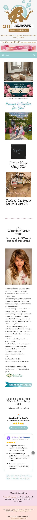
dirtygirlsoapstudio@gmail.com (22, 511)
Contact (21, 37)
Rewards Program (9, 497)
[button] (6, 72)
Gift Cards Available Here (18, 30)
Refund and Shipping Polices (18, 518)
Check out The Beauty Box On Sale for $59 (18, 202)
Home (3, 35)
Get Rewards (10, 35)
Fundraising (27, 35)
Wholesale (18, 35)
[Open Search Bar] (34, 55)
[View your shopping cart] (28, 55)
